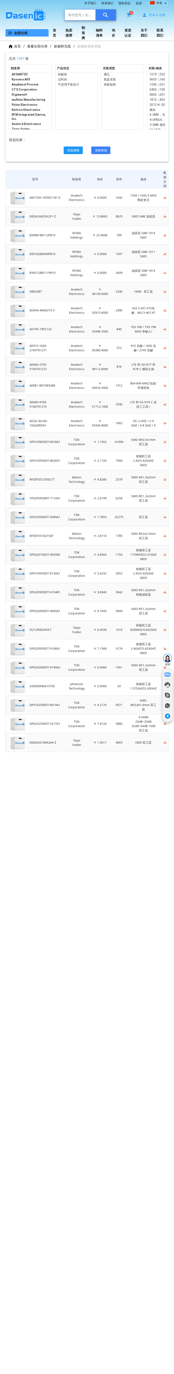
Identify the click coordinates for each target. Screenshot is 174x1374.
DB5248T (35, 291)
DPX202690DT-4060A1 (44, 611)
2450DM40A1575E (42, 686)
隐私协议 (124, 3)
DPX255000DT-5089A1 (44, 517)
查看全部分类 (37, 46)
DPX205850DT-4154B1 (44, 592)
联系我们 (107, 3)
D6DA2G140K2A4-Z (42, 742)
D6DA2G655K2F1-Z (42, 216)
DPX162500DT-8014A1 (44, 705)
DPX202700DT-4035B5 (44, 555)
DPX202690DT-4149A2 (44, 667)
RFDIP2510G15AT (41, 536)
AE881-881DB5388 (42, 385)
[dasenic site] (33, 15)
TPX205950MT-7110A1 (44, 498)
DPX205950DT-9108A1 (44, 648)
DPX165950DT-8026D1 (44, 461)
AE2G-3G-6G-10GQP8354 (38, 423)
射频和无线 (62, 46)
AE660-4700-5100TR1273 (38, 404)
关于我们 (90, 3)
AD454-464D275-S (42, 310)
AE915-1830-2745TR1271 (38, 348)
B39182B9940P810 (42, 254)
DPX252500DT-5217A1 (44, 724)
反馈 (139, 3)
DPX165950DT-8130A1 (44, 573)
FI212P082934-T (40, 630)
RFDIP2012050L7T (42, 479)
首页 (17, 46)
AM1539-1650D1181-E (44, 198)
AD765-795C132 (40, 329)
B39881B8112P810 (42, 235)
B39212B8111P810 (42, 273)
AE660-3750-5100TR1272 (38, 367)
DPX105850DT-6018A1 (44, 442)
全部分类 (21, 33)
